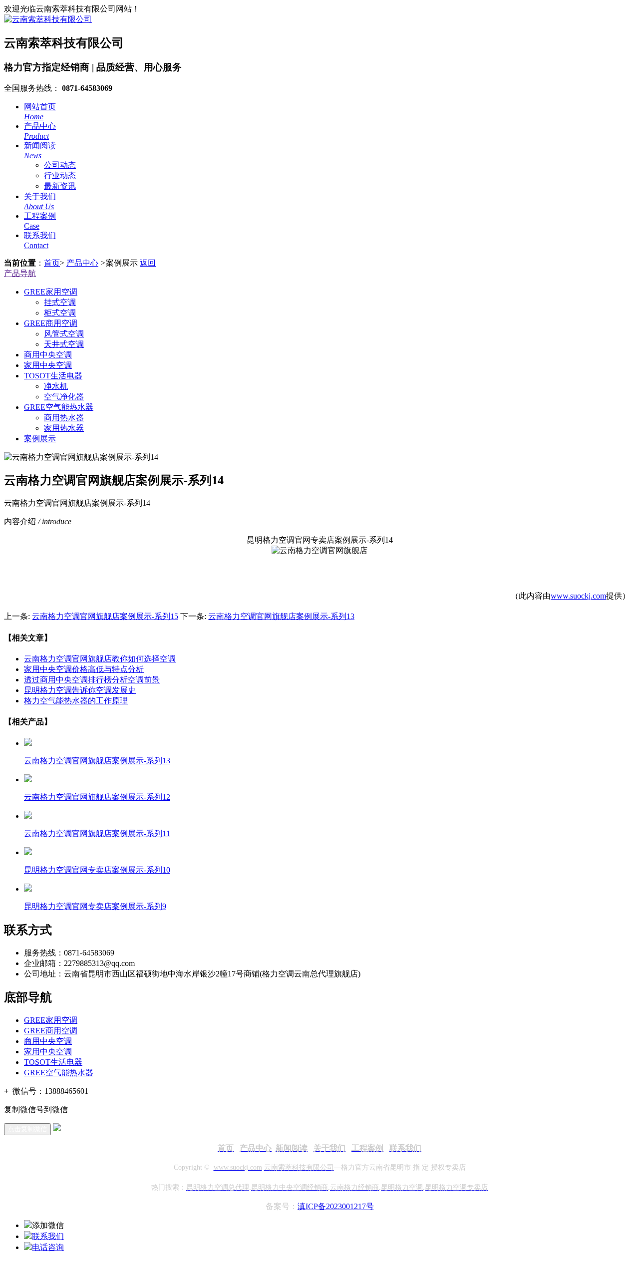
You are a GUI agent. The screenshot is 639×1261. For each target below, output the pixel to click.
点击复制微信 (27, 1129)
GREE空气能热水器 (58, 407)
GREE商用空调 (50, 323)
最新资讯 (60, 186)
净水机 (56, 386)
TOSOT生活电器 (53, 375)
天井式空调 (64, 344)
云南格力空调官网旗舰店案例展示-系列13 (281, 616)
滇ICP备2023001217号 (336, 1206)
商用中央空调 (48, 354)
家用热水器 (64, 428)
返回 (148, 263)
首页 (52, 263)
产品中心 (82, 263)
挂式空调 (60, 302)
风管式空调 (64, 333)
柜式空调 (60, 313)
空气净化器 (64, 396)
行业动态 (60, 175)
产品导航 (20, 273)
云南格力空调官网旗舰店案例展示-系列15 (105, 616)
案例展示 (40, 438)
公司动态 (60, 165)
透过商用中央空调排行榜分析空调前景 (92, 679)
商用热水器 (64, 417)
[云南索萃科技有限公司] (48, 19)
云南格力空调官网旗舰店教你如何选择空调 (100, 658)
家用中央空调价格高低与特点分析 (84, 669)
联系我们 (48, 1236)
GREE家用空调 (50, 292)
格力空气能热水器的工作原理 (76, 700)
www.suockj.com (578, 596)
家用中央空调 (48, 365)
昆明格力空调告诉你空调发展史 (80, 690)
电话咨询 (48, 1247)
